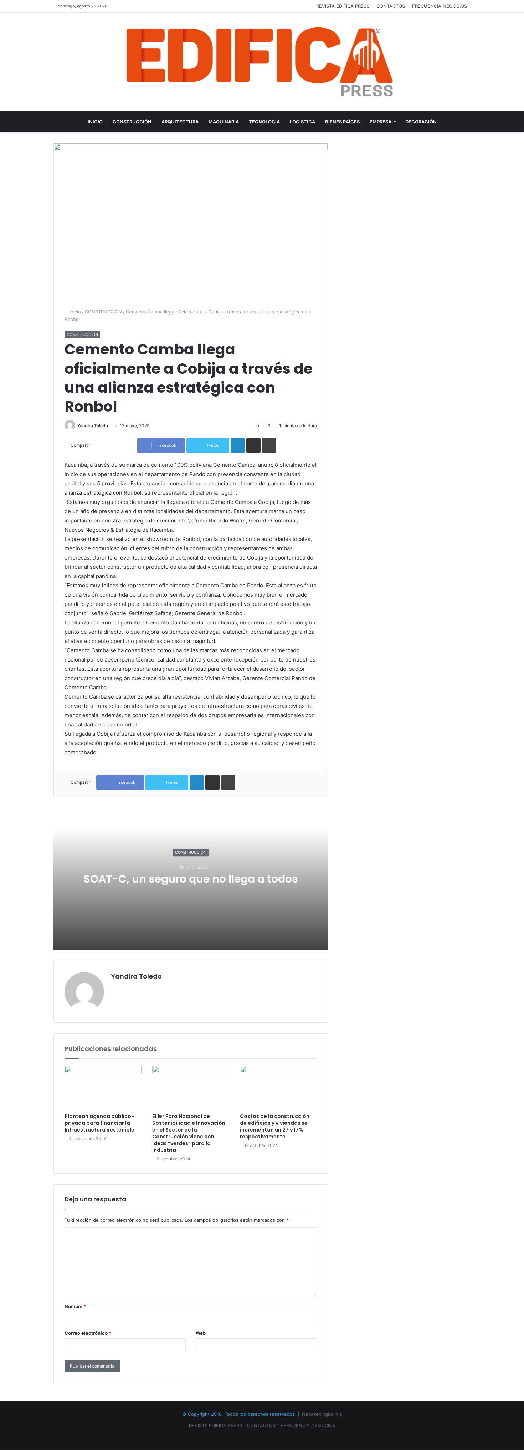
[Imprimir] (269, 445)
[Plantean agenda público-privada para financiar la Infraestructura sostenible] (103, 1087)
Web (201, 1333)
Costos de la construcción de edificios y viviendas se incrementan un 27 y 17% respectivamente (274, 1126)
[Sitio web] (115, 988)
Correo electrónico (88, 1333)
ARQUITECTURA (180, 121)
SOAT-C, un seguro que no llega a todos (190, 879)
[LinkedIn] (238, 445)
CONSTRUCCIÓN (132, 121)
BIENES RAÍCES (342, 121)
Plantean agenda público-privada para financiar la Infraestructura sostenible (99, 1123)
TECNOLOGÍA (264, 121)
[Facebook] (253, 1437)
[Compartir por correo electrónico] (253, 445)
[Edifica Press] (262, 62)
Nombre (75, 1306)
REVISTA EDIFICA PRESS (342, 6)
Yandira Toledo (92, 425)
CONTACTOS (390, 6)
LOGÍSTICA (302, 121)
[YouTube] (262, 1437)
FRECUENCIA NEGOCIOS (439, 6)
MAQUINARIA (224, 121)
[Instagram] (270, 1437)
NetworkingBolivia (322, 1414)
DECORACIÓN (421, 121)
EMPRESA (380, 121)
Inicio (74, 312)
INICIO (95, 121)
